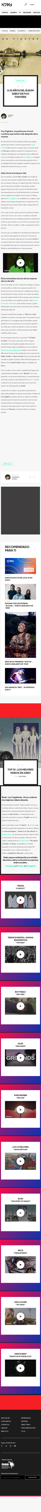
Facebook (10, 866)
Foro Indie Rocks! (28, 1428)
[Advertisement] (20, 511)
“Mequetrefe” (20, 1253)
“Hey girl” (20, 994)
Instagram (31, 866)
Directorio (25, 1424)
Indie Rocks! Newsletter (9, 1473)
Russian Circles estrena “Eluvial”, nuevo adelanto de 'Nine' (19, 605)
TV (20, 12)
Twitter (20, 866)
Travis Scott (23, 841)
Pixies (31, 380)
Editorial (22, 776)
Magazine (27, 12)
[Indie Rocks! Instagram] (11, 1446)
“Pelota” (20, 1098)
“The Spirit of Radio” (20, 1201)
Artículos (20, 81)
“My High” (20, 1305)
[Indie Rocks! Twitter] (6, 1446)
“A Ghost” (20, 888)
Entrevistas (26, 1418)
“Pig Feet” (20, 943)
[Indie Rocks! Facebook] (2, 1446)
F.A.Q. (23, 1431)
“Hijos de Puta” (20, 1150)
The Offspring (11, 303)
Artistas (24, 1421)
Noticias (5, 31)
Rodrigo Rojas (10, 116)
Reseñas (12, 31)
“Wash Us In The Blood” (20, 1356)
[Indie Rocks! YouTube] (15, 1446)
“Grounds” (20, 1046)
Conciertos (22, 31)
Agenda (13, 12)
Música (5, 12)
